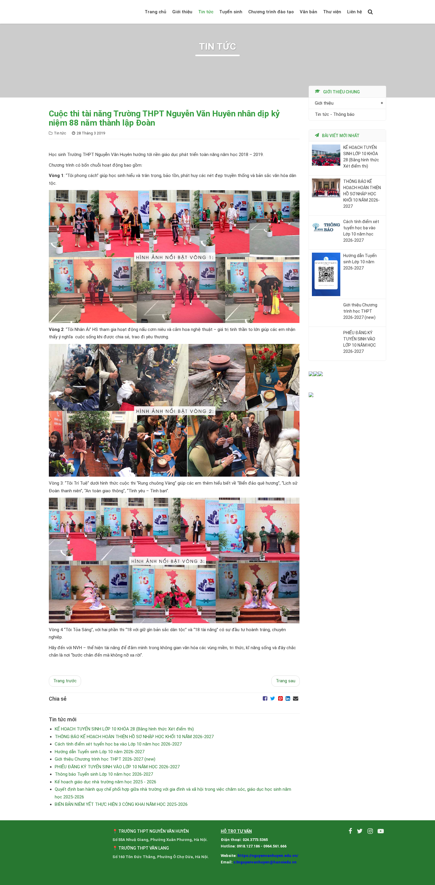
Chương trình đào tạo (271, 11)
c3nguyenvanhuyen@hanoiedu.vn (265, 862)
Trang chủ (155, 11)
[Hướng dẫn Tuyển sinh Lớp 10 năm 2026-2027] (326, 274)
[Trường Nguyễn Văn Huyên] (81, 12)
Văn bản (308, 11)
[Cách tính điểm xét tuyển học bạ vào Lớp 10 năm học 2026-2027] (326, 226)
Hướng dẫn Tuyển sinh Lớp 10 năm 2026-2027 (360, 261)
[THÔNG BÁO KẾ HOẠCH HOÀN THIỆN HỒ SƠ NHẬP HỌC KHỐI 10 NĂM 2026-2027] (326, 187)
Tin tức (205, 11)
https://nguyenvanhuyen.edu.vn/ (268, 855)
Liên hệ (354, 11)
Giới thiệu (182, 11)
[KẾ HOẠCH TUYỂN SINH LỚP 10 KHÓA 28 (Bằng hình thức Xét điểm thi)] (326, 154)
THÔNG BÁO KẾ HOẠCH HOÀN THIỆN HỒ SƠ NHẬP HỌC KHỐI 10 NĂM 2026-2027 (362, 194)
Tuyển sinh (230, 11)
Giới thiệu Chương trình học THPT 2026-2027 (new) (360, 311)
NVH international (379, 12)
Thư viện (332, 11)
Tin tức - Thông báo (335, 114)
